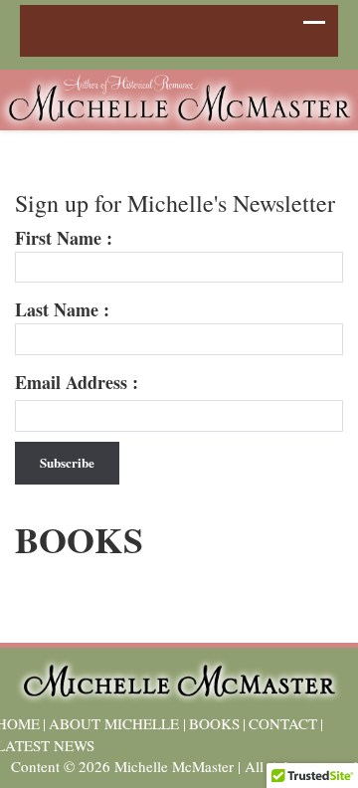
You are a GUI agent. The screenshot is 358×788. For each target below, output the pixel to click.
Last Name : (62, 309)
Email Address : (76, 382)
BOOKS (214, 723)
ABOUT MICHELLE (114, 723)
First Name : (63, 238)
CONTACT (283, 723)
